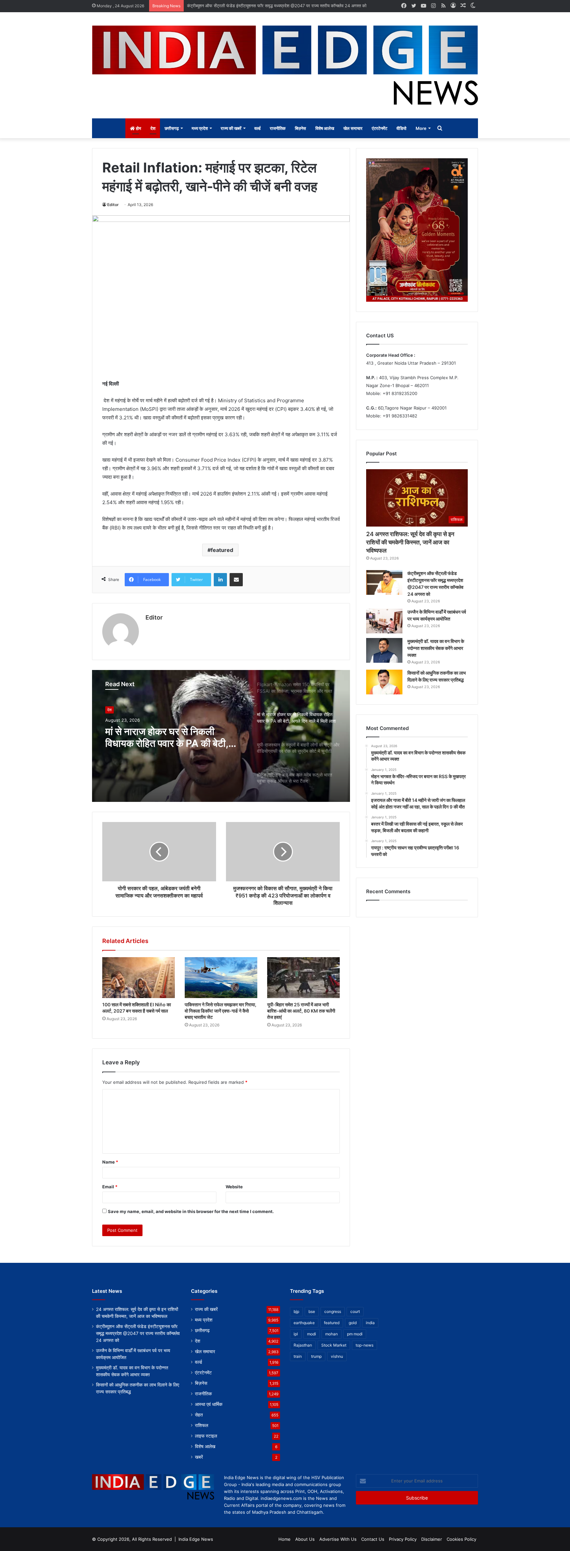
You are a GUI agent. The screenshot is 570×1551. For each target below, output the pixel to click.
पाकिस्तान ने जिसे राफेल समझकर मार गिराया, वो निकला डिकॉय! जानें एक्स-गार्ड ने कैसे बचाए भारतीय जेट (220, 1011)
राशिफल (201, 1425)
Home (284, 1539)
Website (234, 1186)
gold (353, 1322)
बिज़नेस (300, 128)
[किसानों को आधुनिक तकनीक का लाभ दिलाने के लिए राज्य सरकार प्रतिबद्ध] (384, 682)
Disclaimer (431, 1539)
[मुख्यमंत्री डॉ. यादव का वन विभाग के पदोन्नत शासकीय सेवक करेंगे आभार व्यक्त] (384, 650)
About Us (305, 1539)
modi (311, 1333)
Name (110, 1162)
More (421, 128)
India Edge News (195, 1539)
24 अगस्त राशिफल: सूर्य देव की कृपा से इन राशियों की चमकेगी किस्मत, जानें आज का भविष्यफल (410, 542)
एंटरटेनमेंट (379, 128)
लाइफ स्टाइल (206, 1436)
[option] (221, 736)
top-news (364, 1345)
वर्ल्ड (257, 128)
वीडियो (401, 128)
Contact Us (372, 1539)
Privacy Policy (403, 1539)
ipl (296, 1333)
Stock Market (333, 1345)
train (298, 1356)
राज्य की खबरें (231, 128)
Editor (113, 204)
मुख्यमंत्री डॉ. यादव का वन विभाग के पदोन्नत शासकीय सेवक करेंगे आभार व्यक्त (435, 648)
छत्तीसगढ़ (172, 128)
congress (332, 1311)
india (370, 1322)
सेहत (199, 1414)
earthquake (304, 1322)
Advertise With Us (338, 1539)
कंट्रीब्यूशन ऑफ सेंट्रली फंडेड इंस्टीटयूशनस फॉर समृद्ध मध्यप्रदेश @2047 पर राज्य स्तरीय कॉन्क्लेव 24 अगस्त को (138, 1333)
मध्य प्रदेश (200, 128)
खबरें (199, 1457)
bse (311, 1311)
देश (152, 128)
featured (222, 550)
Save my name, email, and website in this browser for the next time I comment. (191, 1211)
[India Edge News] (285, 65)
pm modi (355, 1333)
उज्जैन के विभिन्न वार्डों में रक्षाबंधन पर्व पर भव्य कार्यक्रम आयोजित (237, 5)
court (355, 1311)
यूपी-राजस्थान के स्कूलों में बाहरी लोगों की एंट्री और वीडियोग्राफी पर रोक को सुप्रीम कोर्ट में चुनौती (170, 737)
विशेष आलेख (324, 128)
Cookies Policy (461, 1539)
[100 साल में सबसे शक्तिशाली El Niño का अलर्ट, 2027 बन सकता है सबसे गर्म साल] (138, 977)
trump (316, 1356)
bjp (296, 1311)
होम (138, 128)
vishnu (337, 1356)
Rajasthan (303, 1345)
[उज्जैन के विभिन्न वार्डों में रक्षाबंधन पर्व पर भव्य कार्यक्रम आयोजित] (384, 621)
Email (109, 1186)
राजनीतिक (278, 128)
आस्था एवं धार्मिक (208, 1404)
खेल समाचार (353, 128)
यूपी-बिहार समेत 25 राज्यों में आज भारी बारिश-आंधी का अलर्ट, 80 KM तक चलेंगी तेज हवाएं (301, 1011)
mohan (331, 1333)
